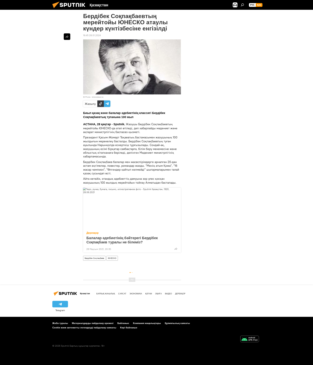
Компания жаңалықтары (147, 323)
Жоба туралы (60, 323)
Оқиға (158, 294)
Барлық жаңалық (105, 294)
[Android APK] (249, 339)
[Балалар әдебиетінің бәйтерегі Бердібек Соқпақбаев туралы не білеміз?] (132, 208)
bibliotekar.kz (97, 97)
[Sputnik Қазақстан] (70, 8)
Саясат (122, 294)
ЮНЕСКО (112, 258)
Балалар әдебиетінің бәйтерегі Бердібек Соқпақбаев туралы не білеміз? (122, 240)
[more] (176, 249)
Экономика (135, 294)
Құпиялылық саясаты (177, 323)
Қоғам (148, 294)
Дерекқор (92, 233)
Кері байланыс (128, 327)
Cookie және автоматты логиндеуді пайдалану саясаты (84, 327)
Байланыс (123, 323)
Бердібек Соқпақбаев (94, 258)
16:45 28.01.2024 (92, 35)
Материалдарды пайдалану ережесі (92, 323)
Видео (168, 294)
